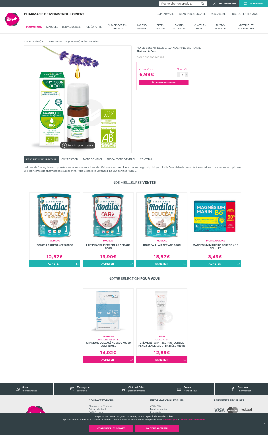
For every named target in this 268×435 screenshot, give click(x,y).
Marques (52, 27)
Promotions (34, 27)
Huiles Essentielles (89, 41)
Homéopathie (93, 27)
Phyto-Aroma (72, 41)
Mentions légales (158, 409)
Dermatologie (71, 27)
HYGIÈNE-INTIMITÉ (141, 27)
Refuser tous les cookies (193, 419)
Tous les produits (32, 41)
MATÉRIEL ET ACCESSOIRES (246, 27)
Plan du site (156, 412)
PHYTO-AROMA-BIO (220, 27)
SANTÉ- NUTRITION (179, 27)
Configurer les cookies (111, 428)
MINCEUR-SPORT (200, 27)
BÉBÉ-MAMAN (160, 27)
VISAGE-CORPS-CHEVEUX (117, 27)
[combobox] (178, 3)
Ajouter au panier (166, 82)
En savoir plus (170, 419)
